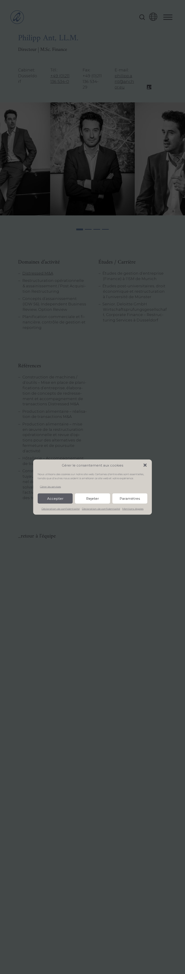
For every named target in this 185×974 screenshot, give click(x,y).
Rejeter (92, 498)
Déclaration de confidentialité (61, 508)
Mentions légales (132, 508)
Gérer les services (50, 486)
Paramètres (130, 498)
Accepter (55, 498)
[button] (145, 465)
